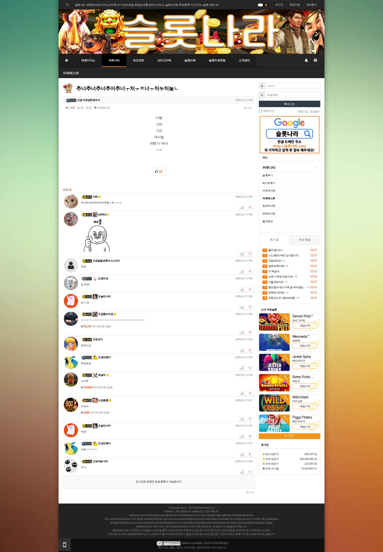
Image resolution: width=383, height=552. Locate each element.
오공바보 (103, 278)
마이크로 (297, 401)
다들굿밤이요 (274, 282)
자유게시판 (268, 190)
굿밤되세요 (272, 260)
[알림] (306, 60)
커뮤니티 (114, 60)
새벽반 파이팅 (274, 292)
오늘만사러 (104, 296)
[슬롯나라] (191, 31)
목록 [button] (249, 108)
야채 (95, 196)
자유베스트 (71, 73)
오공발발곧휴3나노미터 (106, 260)
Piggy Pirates (302, 417)
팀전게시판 (268, 205)
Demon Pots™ (302, 316)
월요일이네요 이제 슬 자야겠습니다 (285, 287)
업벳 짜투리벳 (274, 266)
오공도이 (98, 339)
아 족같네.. (272, 271)
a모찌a (102, 214)
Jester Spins (301, 357)
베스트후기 (268, 183)
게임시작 (305, 325)
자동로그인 (268, 111)
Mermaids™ (300, 336)
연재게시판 (268, 213)
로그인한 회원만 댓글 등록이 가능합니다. (159, 481)
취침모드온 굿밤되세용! (279, 297)
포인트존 (138, 60)
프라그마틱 (164, 60)
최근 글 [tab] (274, 239)
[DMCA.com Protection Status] (168, 543)
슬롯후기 (267, 175)
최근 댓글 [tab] (305, 239)
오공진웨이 (104, 357)
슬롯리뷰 (189, 60)
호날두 (102, 374)
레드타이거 (298, 360)
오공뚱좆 (103, 400)
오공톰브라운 (105, 314)
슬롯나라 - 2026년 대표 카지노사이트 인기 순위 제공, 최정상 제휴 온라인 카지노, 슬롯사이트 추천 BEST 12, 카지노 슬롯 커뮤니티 (147, 4)
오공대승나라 (100, 461)
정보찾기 (312, 4)
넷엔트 (296, 340)
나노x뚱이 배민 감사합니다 (281, 255)
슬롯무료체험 (217, 60)
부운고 (296, 381)
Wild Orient (300, 397)
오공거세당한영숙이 (88, 100)
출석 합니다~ (273, 250)
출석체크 (267, 221)
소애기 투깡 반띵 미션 (278, 276)
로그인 (279, 4)
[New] (274, 321)
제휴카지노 (88, 60)
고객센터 (244, 60)
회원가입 (295, 4)
